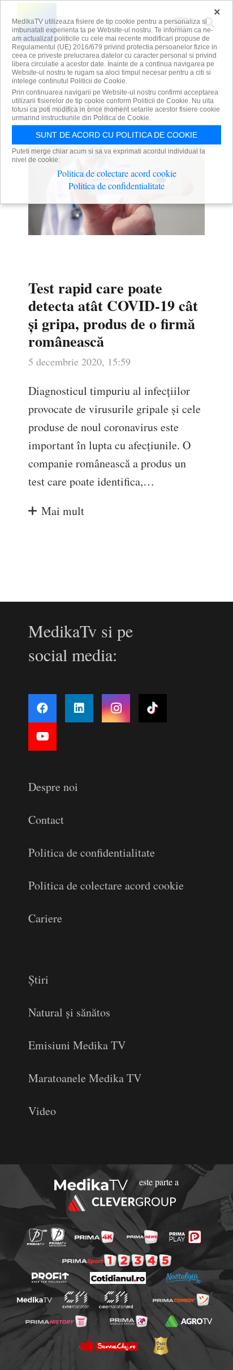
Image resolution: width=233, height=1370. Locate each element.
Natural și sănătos (69, 1012)
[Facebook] (42, 708)
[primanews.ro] (142, 1237)
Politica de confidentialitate (91, 852)
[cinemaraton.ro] (76, 1299)
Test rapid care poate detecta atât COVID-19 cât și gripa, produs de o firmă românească (113, 314)
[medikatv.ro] (34, 1300)
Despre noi (53, 786)
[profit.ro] (50, 1278)
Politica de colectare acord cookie (106, 885)
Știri (38, 979)
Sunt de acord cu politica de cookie (116, 134)
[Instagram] (116, 708)
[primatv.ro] (37, 1237)
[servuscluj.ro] (108, 1345)
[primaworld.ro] (129, 1320)
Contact (46, 819)
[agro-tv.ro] (189, 1320)
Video (42, 1110)
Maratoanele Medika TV (84, 1078)
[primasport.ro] (116, 1260)
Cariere (45, 918)
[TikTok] (153, 708)
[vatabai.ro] (161, 1345)
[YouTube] (42, 736)
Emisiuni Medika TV (77, 1045)
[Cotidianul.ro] (118, 1278)
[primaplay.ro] (185, 1237)
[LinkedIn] (79, 708)
